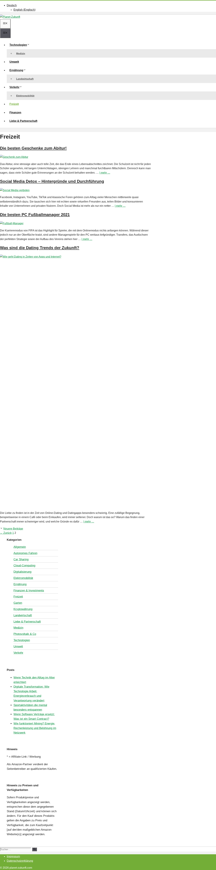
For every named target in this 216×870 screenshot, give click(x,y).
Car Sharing (21, 559)
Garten (18, 602)
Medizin (20, 53)
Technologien (18, 44)
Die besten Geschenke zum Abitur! (33, 148)
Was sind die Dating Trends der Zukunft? (39, 247)
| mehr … (104, 172)
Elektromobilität (25, 95)
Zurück (6, 532)
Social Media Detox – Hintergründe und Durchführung (52, 181)
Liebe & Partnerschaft (23, 121)
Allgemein (20, 547)
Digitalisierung (22, 571)
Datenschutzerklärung (20, 860)
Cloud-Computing (24, 565)
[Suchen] (34, 849)
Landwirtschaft (25, 78)
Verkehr (14, 87)
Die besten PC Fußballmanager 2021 (35, 214)
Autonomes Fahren (25, 553)
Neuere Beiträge (13, 528)
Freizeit (14, 104)
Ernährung (16, 70)
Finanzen (15, 112)
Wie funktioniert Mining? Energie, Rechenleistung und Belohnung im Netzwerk (35, 728)
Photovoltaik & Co (25, 634)
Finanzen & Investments (29, 590)
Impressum (13, 856)
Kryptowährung (23, 609)
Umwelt (14, 61)
